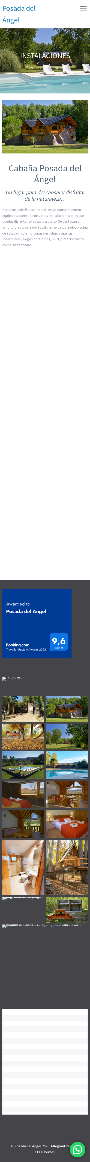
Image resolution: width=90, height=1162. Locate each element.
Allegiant (58, 1146)
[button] (19, 284)
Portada (32, 67)
